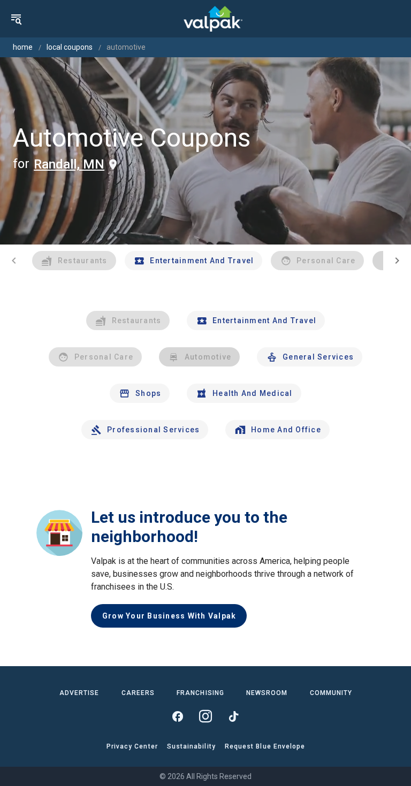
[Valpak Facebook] (177, 716)
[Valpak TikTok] (233, 716)
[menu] (16, 18)
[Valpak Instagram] (205, 716)
